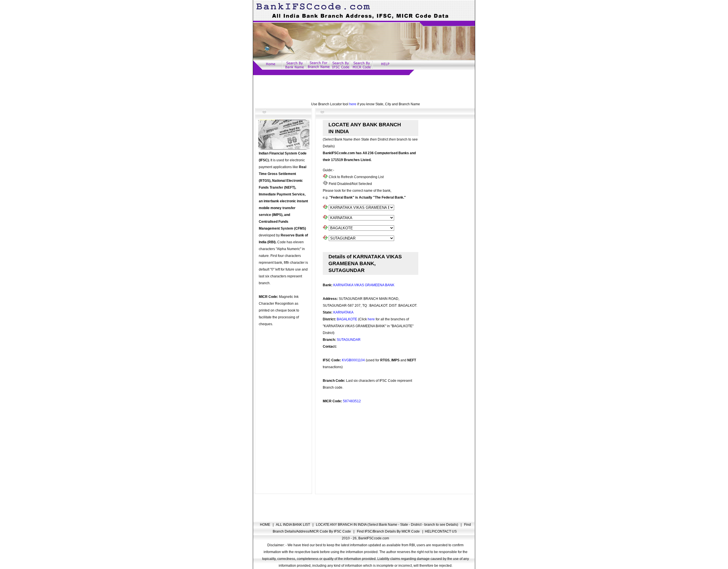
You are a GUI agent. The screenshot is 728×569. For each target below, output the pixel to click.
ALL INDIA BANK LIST (293, 525)
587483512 (352, 401)
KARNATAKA (343, 312)
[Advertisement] (364, 88)
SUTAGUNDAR (349, 340)
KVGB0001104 (353, 360)
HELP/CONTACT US (441, 531)
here (352, 104)
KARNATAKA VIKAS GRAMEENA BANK (363, 285)
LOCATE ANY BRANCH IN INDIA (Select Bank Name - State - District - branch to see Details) (387, 525)
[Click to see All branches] (325, 238)
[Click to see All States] (325, 218)
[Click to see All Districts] (325, 228)
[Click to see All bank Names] (325, 208)
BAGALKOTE (347, 319)
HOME (265, 525)
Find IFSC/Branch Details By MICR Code (389, 531)
